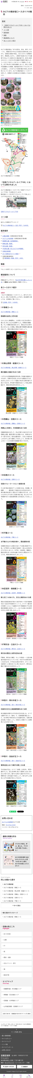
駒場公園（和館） (7, 243)
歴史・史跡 (7, 957)
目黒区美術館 (6, 251)
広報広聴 (5, 236)
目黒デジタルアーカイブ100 (9, 211)
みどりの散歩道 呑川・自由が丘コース (13, 760)
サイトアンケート (7, 1047)
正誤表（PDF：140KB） (10, 302)
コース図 (6, 30)
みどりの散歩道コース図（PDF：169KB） (16, 225)
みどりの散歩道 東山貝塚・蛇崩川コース (13, 367)
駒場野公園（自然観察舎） (10, 241)
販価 (5, 35)
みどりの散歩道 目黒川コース (10, 479)
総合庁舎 (6, 975)
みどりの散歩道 (26, 1024)
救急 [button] (31, 1)
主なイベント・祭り (10, 963)
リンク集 (5, 1044)
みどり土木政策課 (7, 238)
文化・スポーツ (11, 1024)
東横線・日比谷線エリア (11, 994)
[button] (14, 1)
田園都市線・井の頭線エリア (12, 988)
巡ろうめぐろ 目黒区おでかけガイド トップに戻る (16, 1013)
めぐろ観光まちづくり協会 (10, 253)
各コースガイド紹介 (10, 40)
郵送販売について (9, 38)
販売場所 (6, 32)
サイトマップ (6, 1041)
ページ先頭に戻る (16, 1032)
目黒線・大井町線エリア (11, 1000)
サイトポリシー (7, 1038)
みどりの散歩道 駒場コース (9, 311)
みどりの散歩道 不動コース (9, 537)
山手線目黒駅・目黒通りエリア (13, 1006)
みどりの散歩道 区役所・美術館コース (13, 593)
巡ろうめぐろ (19, 1024)
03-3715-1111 (9, 1062)
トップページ (4, 1024)
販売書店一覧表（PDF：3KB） (14, 258)
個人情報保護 (6, 1035)
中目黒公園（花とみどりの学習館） (13, 248)
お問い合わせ (6, 1050)
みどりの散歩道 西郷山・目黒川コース (13, 423)
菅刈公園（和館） (7, 246)
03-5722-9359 (10, 825)
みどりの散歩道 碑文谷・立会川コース (13, 648)
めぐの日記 (7, 934)
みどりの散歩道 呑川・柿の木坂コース (13, 704)
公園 (5, 939)
